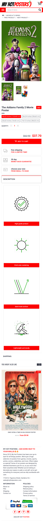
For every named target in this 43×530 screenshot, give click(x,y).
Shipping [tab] (7, 356)
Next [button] (40, 364)
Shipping (6, 491)
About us (6, 487)
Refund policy (27, 489)
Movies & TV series (13, 15)
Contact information (30, 491)
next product (23, 18)
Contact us (7, 493)
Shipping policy (28, 487)
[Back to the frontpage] (3, 15)
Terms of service (29, 496)
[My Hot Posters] (16, 4)
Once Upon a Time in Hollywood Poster (22, 432)
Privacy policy (28, 493)
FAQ (4, 489)
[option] (7, 92)
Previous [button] (38, 364)
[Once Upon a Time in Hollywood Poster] (22, 400)
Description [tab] (9, 179)
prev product (10, 18)
